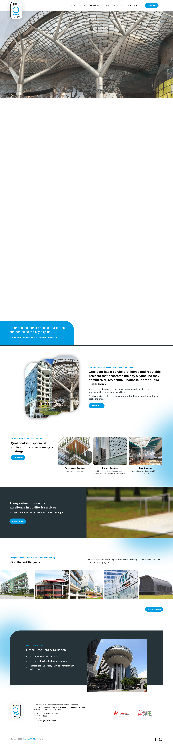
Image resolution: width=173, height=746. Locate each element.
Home (72, 5)
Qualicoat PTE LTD (29, 739)
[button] (159, 136)
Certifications (118, 5)
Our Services (94, 5)
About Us (82, 5)
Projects (105, 5)
